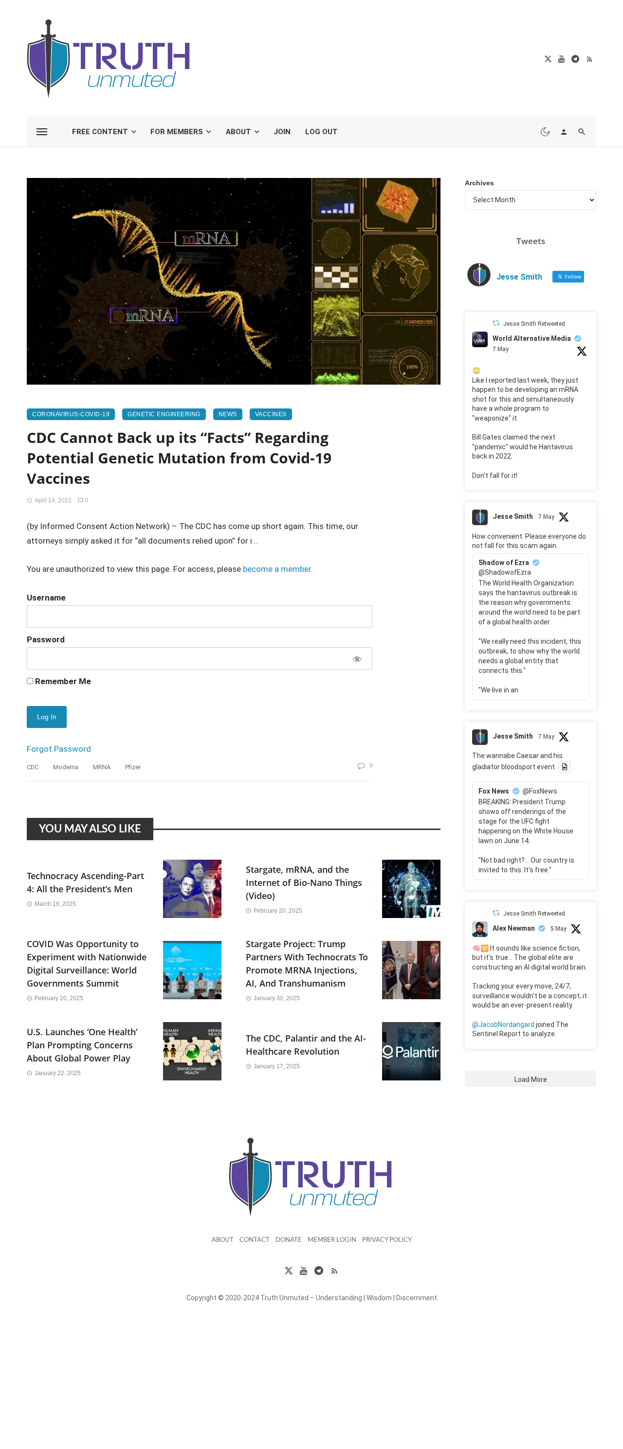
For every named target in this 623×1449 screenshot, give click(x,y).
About (238, 131)
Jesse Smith (513, 516)
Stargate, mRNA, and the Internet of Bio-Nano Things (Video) (304, 882)
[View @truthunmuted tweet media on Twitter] (564, 767)
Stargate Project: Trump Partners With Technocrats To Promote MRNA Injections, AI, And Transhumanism (307, 963)
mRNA (101, 767)
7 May (501, 349)
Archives (479, 183)
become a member (277, 569)
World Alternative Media (532, 338)
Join (282, 131)
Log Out (321, 131)
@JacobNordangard (503, 1024)
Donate (288, 1240)
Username (46, 597)
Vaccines (271, 414)
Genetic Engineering (164, 414)
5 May (558, 928)
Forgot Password (59, 749)
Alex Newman (514, 928)
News (228, 414)
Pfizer (133, 767)
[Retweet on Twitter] (496, 323)
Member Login (332, 1240)
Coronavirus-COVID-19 (71, 414)
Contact (254, 1240)
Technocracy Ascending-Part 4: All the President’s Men (85, 882)
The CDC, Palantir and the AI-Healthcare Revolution (306, 1044)
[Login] (563, 131)
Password (46, 639)
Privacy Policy (387, 1240)
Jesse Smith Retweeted (534, 323)
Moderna (65, 767)
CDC (32, 767)
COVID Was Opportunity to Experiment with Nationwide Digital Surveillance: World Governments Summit (87, 963)
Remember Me (62, 681)
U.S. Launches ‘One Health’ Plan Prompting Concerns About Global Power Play (82, 1045)
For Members (176, 131)
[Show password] (356, 658)
